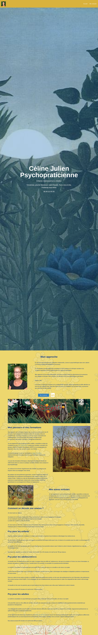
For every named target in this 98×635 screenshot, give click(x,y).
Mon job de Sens (40, 614)
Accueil (85, 3)
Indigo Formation (36, 453)
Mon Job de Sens (23, 445)
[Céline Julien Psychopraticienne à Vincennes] (3, 3)
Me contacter (93, 3)
